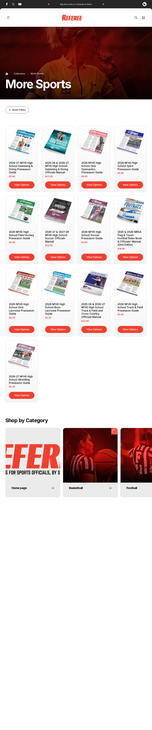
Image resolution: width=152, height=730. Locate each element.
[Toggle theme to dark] (144, 4)
